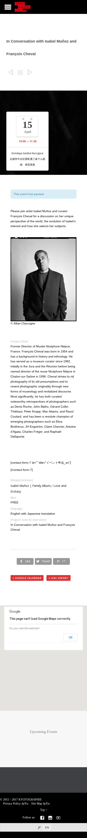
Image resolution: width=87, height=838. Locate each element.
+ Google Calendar (27, 578)
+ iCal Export (58, 578)
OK (70, 637)
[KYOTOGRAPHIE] (22, 7)
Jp (23, 803)
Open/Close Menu (8, 7)
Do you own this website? (25, 628)
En (26, 803)
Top (42, 809)
